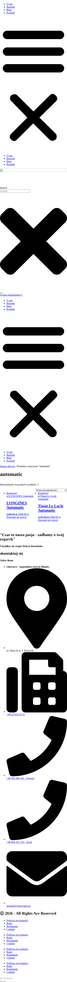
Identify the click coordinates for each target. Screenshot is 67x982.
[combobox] (15, 191)
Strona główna (7, 466)
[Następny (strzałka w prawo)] (4, 981)
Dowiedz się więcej (17, 517)
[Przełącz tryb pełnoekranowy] (4, 978)
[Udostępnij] (8, 978)
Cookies (11, 929)
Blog (9, 9)
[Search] (1, 292)
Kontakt (11, 12)
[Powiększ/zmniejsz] (1, 978)
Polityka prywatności (17, 920)
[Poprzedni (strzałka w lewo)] (1, 981)
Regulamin (12, 926)
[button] (33, 84)
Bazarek (11, 7)
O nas (10, 4)
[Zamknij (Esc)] (11, 978)
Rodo (9, 923)
